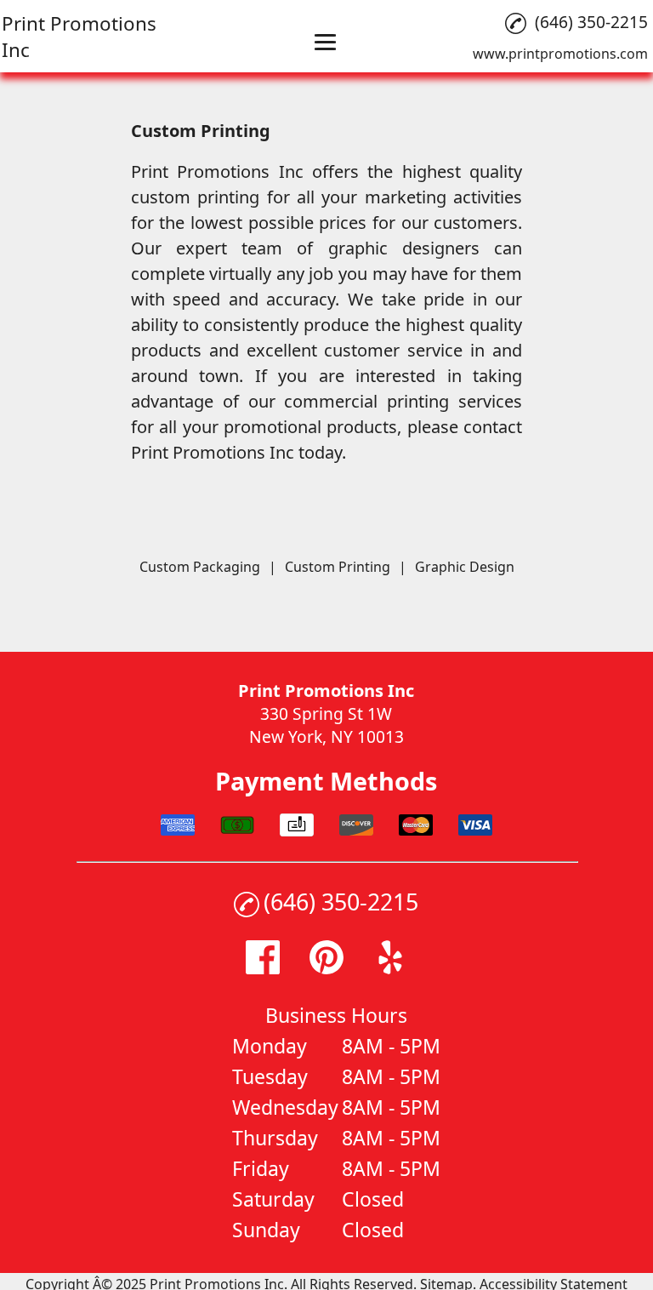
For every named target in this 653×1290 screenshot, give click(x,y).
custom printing (195, 197)
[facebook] (262, 967)
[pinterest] (326, 967)
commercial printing (366, 401)
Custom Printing (337, 566)
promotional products (310, 426)
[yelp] (390, 967)
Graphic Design (464, 566)
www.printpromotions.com (560, 53)
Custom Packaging (199, 566)
